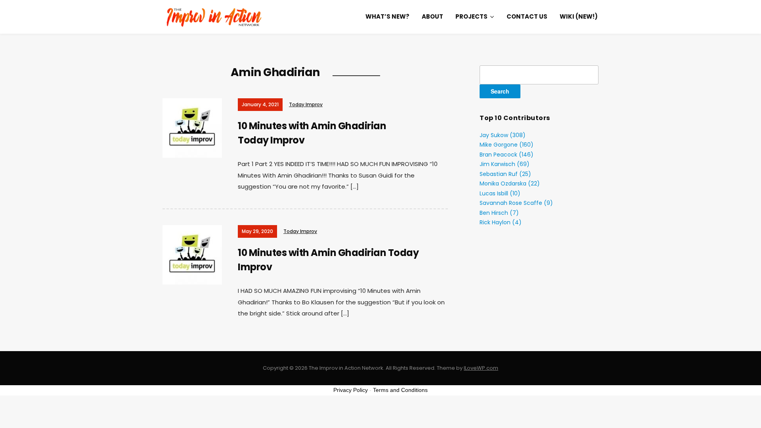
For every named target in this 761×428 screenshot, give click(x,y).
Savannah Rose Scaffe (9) (516, 203)
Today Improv (306, 104)
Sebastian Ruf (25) (505, 174)
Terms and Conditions (400, 390)
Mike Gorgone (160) (506, 145)
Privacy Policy (350, 390)
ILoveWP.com (481, 368)
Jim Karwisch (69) (505, 164)
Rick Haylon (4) (501, 222)
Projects (471, 16)
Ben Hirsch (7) (499, 213)
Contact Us (527, 16)
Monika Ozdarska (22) (510, 183)
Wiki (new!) (579, 16)
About (432, 16)
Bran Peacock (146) (506, 155)
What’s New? (387, 16)
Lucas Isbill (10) (500, 193)
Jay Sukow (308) (503, 135)
